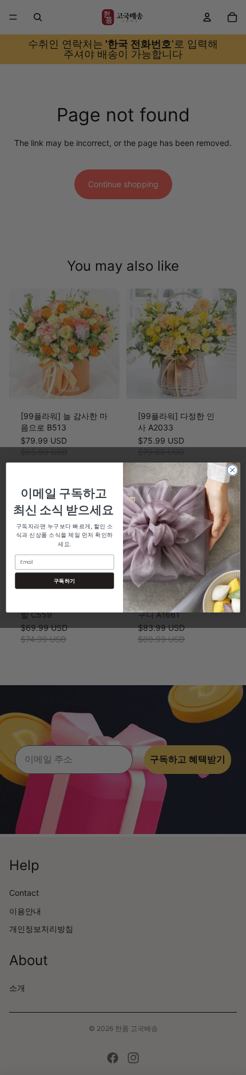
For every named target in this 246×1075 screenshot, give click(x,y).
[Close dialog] (232, 470)
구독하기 (65, 580)
